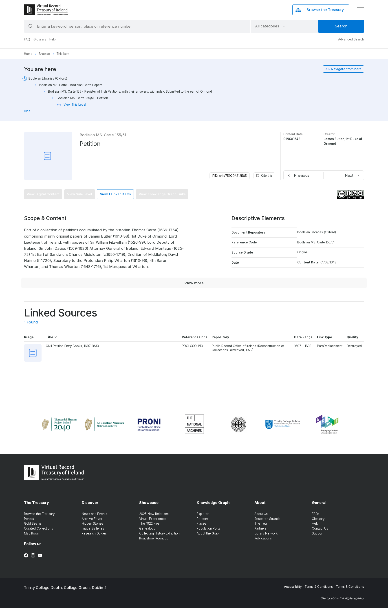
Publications (263, 538)
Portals (29, 519)
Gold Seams (33, 523)
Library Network (266, 533)
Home (28, 54)
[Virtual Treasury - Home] (46, 9)
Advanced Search (351, 39)
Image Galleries (93, 528)
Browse (44, 54)
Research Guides (94, 533)
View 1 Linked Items (115, 194)
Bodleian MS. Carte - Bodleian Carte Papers (70, 85)
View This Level (75, 104)
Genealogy (147, 528)
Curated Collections (38, 528)
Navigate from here (346, 69)
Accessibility (293, 586)
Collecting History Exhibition (159, 533)
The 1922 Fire (149, 523)
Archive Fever (92, 519)
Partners (260, 528)
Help (52, 39)
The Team (261, 523)
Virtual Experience (152, 519)
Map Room (32, 533)
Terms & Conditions (319, 586)
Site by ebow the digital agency (342, 598)
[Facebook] (26, 555)
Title (50, 337)
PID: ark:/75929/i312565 (229, 176)
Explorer (203, 514)
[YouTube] (40, 555)
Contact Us (320, 528)
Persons (203, 519)
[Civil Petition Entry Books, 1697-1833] (33, 353)
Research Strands (267, 519)
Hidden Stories (92, 523)
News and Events (94, 514)
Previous (301, 175)
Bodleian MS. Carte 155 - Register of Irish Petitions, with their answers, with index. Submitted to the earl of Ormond (130, 91)
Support (317, 533)
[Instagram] (33, 555)
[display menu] (360, 10)
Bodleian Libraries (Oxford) (48, 78)
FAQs (316, 514)
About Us (261, 514)
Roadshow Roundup (153, 538)
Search (341, 26)
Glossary (39, 39)
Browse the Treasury (39, 514)
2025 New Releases (154, 514)
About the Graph (208, 533)
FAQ (27, 39)
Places (201, 523)
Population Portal (209, 528)
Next (349, 175)
